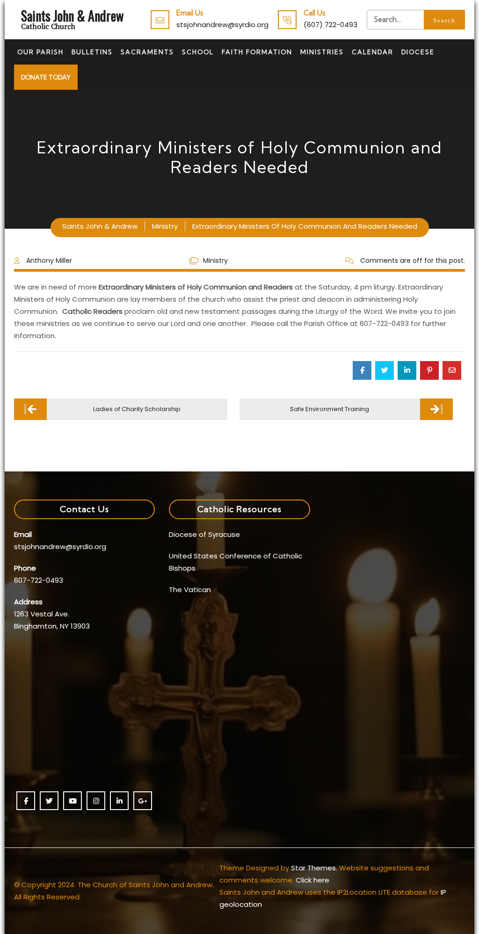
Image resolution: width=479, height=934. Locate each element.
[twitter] (49, 800)
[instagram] (96, 800)
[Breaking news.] (416, 19)
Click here (312, 880)
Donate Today (46, 77)
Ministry (215, 260)
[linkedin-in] (119, 800)
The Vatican (190, 589)
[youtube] (72, 800)
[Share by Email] (452, 370)
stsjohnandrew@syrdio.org (222, 24)
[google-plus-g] (142, 800)
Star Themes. (314, 868)
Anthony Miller (49, 260)
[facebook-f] (25, 800)
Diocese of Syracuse (204, 534)
